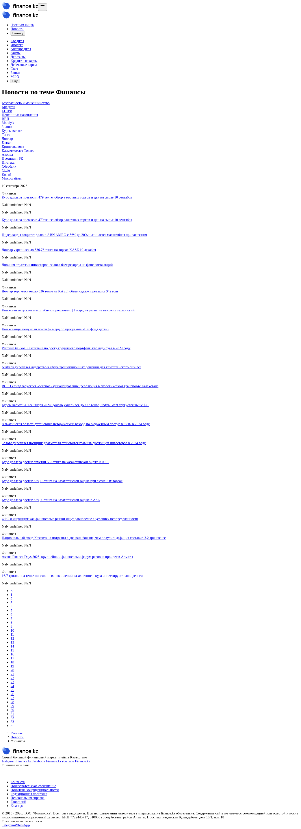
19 (12, 666)
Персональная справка (28, 798)
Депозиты (18, 57)
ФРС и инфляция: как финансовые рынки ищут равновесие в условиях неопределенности (70, 519)
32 (12, 718)
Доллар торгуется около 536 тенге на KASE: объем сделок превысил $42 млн (60, 291)
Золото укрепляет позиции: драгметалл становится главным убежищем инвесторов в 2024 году (74, 443)
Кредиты (17, 41)
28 (12, 702)
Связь (15, 69)
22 (12, 678)
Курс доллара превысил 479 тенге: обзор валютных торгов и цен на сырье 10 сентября (67, 197)
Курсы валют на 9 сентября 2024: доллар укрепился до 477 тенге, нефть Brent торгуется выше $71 (75, 405)
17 (12, 658)
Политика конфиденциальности (35, 790)
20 (12, 670)
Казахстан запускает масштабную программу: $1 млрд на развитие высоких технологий (68, 310)
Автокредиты (21, 49)
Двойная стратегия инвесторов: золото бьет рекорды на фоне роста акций (57, 265)
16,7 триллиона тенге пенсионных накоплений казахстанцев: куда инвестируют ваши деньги (72, 576)
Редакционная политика (29, 794)
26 (12, 694)
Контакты (18, 782)
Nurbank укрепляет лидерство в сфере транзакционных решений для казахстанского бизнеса (71, 367)
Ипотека (17, 45)
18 (12, 662)
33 (12, 722)
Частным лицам (22, 25)
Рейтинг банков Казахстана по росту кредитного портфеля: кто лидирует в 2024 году (66, 348)
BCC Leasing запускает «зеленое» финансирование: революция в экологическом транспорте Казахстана (80, 386)
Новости (17, 29)
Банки (15, 73)
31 (12, 714)
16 (12, 654)
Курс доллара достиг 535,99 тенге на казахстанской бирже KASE (51, 500)
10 (12, 630)
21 (12, 674)
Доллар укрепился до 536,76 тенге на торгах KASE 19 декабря (49, 250)
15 (12, 650)
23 (12, 682)
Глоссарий (18, 802)
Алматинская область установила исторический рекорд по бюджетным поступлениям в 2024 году (76, 424)
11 (12, 634)
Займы (15, 53)
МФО (15, 77)
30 (12, 710)
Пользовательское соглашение (33, 786)
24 (12, 686)
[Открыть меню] (42, 7)
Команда (17, 806)
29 (12, 706)
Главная (16, 733)
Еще (15, 81)
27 (12, 698)
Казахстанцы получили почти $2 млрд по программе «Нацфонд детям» (55, 329)
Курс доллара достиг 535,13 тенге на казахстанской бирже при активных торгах (62, 481)
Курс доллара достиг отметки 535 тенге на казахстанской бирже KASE (55, 462)
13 (12, 642)
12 (12, 638)
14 (12, 646)
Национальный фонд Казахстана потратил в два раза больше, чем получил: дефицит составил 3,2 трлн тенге (84, 538)
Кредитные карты (24, 61)
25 (12, 690)
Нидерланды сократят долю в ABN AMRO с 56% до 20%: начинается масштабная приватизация (74, 235)
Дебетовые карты (24, 65)
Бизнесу (17, 33)
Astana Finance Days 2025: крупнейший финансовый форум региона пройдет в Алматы (67, 557)
